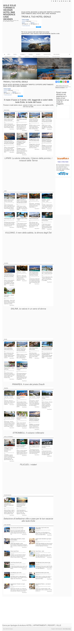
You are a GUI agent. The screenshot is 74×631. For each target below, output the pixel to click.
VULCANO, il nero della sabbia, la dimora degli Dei (28, 232)
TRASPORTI (27, 56)
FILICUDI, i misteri (28, 464)
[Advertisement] (42, 5)
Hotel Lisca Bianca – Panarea (21, 397)
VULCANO (38, 54)
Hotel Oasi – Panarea (8, 397)
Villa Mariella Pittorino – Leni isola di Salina (43, 584)
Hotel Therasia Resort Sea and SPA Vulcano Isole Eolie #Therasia (33, 274)
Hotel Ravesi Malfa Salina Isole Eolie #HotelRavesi (47, 348)
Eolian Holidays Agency (67, 628)
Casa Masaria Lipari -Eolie (15, 572)
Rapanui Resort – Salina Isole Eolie (9, 368)
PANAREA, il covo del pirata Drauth (28, 384)
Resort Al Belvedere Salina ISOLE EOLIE (8, 348)
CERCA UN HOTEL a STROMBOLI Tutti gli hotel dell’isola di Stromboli (21, 142)
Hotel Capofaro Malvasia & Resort (22, 369)
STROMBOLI (22, 54)
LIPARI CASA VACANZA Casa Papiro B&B (43, 539)
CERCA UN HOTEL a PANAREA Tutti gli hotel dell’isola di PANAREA (47, 140)
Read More (12, 129)
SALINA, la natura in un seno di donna (28, 308)
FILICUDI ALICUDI (47, 54)
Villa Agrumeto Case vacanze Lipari (43, 562)
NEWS (19, 56)
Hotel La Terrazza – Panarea (46, 397)
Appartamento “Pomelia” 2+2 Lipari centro (17, 584)
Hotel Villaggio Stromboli (34, 446)
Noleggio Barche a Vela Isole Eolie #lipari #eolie (34, 139)
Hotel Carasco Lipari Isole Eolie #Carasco (47, 219)
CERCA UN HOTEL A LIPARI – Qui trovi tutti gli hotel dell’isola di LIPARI (47, 120)
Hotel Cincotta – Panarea (9, 417)
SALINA (15, 54)
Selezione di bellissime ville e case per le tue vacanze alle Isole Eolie (28, 519)
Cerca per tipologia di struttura (14, 625)
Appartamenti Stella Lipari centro (42, 572)
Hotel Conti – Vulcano (21, 272)
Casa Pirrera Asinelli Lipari (16, 562)
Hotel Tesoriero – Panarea (34, 397)
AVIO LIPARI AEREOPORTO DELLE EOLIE (41, 56)
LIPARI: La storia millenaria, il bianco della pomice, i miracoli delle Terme (28, 159)
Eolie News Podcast (56, 56)
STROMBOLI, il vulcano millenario (28, 432)
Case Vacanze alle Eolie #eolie (22, 120)
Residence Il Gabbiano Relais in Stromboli (21, 446)
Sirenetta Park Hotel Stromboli (46, 446)
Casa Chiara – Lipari (40, 551)
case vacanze (37, 105)
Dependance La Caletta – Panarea (22, 418)
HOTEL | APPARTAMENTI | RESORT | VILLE (43, 625)
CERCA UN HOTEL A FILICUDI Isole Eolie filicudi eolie (21, 505)
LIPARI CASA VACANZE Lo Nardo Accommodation (17, 539)
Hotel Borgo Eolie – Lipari (9, 218)
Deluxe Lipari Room (14, 551)
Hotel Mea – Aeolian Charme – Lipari (46, 200)
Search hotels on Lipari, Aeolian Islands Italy (16, 79)
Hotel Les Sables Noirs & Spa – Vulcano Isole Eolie (47, 272)
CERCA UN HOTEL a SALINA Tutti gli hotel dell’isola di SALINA (63, 77)
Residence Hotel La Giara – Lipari (22, 219)
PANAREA (31, 54)
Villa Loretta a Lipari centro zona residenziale (42, 528)
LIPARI (8, 54)
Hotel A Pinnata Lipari (33, 218)
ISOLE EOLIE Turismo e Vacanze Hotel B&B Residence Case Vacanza (9, 12)
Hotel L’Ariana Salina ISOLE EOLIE (33, 348)
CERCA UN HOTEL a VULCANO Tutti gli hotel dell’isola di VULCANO (9, 142)
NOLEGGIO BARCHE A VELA (10, 56)
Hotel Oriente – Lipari (33, 199)
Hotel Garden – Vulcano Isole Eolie (9, 295)
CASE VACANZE (56, 54)
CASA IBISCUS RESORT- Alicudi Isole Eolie (9, 505)
